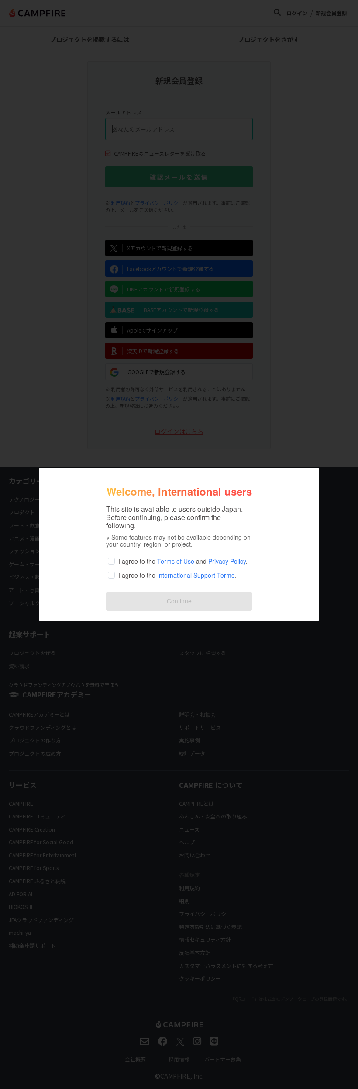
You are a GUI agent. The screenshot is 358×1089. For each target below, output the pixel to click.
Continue (179, 601)
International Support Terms (195, 575)
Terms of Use (175, 561)
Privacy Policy (227, 561)
